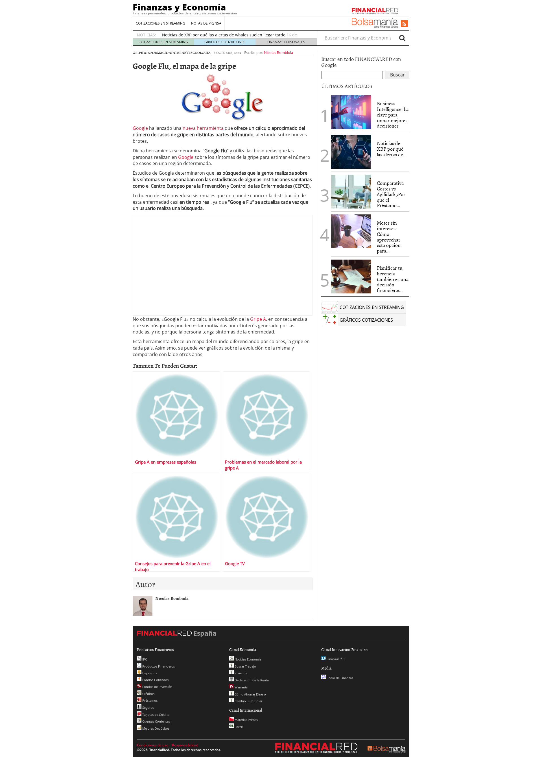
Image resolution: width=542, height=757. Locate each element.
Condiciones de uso (152, 745)
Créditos (147, 694)
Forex (238, 727)
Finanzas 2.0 (335, 659)
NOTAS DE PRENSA (206, 23)
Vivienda (240, 673)
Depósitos (149, 673)
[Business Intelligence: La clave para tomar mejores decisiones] (351, 112)
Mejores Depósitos (155, 728)
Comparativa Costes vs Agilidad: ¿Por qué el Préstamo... (391, 194)
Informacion (158, 52)
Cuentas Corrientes (155, 721)
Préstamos (149, 700)
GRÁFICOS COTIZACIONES (224, 42)
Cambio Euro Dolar (248, 701)
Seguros (147, 707)
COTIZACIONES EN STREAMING (160, 23)
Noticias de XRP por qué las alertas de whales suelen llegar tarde (223, 35)
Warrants (241, 687)
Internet (179, 52)
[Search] (402, 38)
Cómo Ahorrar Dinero (250, 694)
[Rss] (404, 24)
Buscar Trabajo (245, 666)
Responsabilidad (185, 745)
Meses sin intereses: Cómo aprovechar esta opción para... (389, 236)
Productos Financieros (158, 666)
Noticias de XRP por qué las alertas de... (391, 148)
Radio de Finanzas (339, 678)
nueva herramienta (203, 128)
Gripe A (139, 52)
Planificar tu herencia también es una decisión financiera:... (392, 279)
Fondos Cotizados (155, 680)
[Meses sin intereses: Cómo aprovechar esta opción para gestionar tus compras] (351, 231)
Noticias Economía (247, 659)
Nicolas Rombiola (278, 52)
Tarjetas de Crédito (155, 714)
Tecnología (199, 52)
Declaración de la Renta (251, 680)
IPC (144, 659)
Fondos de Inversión (156, 686)
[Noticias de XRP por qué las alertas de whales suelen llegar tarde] (351, 152)
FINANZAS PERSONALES (286, 42)
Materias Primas (246, 719)
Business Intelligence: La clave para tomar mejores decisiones (392, 115)
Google (140, 128)
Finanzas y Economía (179, 7)
